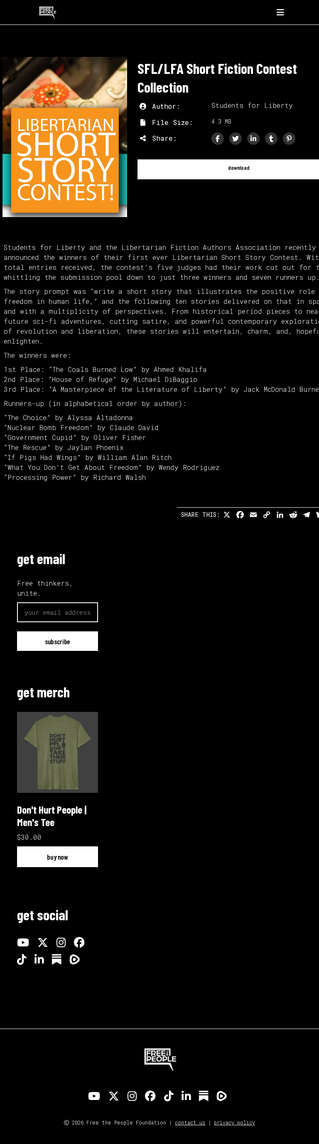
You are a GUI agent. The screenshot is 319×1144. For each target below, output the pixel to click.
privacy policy (234, 1122)
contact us (190, 1122)
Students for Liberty (252, 105)
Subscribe (57, 641)
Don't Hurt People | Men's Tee (51, 815)
